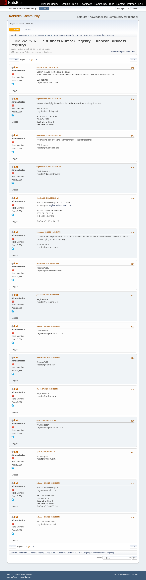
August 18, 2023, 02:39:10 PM (47, 67)
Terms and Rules (124, 574)
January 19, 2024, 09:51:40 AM (47, 263)
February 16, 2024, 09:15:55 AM (48, 326)
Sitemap (28, 577)
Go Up (12, 547)
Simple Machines (26, 574)
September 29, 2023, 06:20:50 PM (48, 167)
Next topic (130, 51)
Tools (75, 4)
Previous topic (117, 51)
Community (100, 4)
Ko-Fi (141, 4)
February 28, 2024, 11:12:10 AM (48, 357)
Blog (111, 4)
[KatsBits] (13, 87)
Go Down (14, 60)
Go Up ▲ (135, 574)
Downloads (86, 4)
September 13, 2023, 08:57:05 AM (48, 135)
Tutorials (65, 4)
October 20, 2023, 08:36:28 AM (47, 198)
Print (133, 60)
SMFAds (10, 577)
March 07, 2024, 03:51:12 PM (47, 389)
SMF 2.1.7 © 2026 (13, 574)
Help (114, 574)
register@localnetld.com (60, 205)
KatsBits (15, 2)
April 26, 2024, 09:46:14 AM (46, 452)
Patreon (131, 4)
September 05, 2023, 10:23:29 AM (48, 99)
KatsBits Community (24, 16)
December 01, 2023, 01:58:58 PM (48, 232)
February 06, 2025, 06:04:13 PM (48, 483)
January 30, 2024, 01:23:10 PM (47, 295)
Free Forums (19, 577)
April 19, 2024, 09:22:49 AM (46, 420)
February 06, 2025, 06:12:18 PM (48, 517)
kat (16, 67)
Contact (120, 4)
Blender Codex (49, 4)
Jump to (99, 558)
